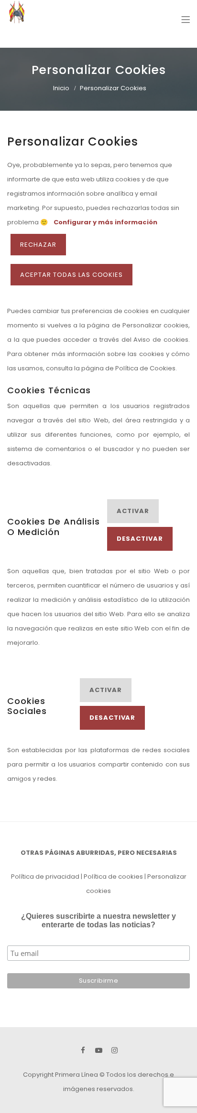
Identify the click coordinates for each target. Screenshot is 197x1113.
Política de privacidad (45, 876)
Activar (133, 510)
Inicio (61, 88)
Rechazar (38, 244)
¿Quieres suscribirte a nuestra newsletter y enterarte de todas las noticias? (98, 920)
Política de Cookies (145, 368)
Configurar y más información (105, 222)
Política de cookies (113, 876)
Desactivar (140, 538)
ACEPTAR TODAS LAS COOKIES (71, 274)
